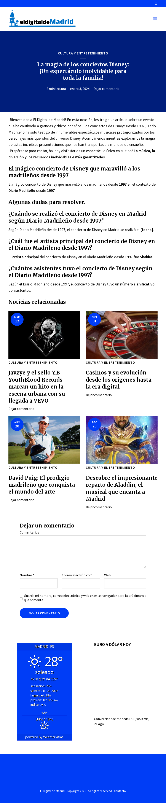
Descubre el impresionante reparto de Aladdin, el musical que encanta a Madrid (122, 488)
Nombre (27, 575)
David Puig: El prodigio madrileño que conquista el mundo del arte (41, 485)
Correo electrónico (77, 575)
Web (107, 575)
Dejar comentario (107, 88)
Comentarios (29, 532)
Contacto (120, 791)
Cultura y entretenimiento (83, 53)
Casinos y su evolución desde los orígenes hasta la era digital (119, 379)
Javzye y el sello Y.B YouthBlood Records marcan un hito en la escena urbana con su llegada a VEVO (36, 386)
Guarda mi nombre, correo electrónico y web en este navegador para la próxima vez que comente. (85, 597)
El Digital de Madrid (52, 791)
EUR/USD (136, 719)
